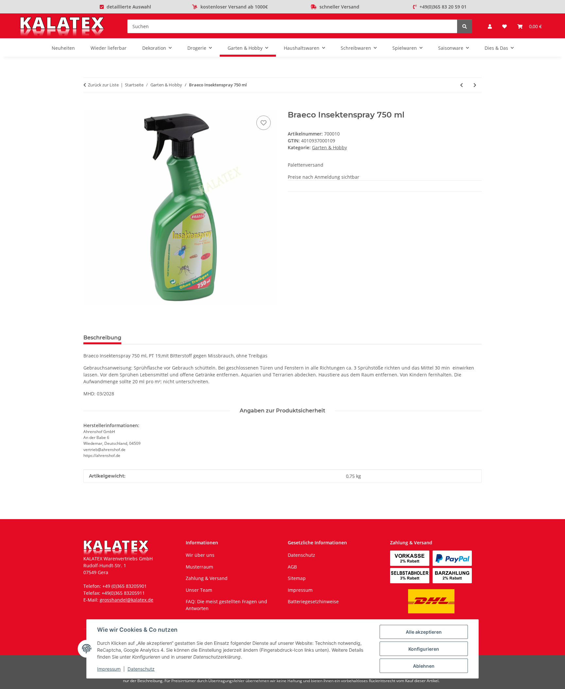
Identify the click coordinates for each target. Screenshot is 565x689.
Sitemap (297, 578)
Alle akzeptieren (424, 632)
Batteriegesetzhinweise (313, 601)
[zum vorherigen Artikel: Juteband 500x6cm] (461, 85)
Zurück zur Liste (103, 85)
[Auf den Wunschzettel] (263, 123)
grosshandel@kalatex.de (126, 600)
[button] (490, 26)
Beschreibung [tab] (102, 338)
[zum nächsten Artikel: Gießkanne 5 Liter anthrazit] (475, 85)
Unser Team (199, 590)
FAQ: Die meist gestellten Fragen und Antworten (226, 604)
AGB (292, 567)
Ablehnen (424, 666)
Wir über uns (200, 555)
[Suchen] (464, 26)
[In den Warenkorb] (88, 106)
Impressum (109, 669)
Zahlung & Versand (207, 578)
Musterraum (199, 567)
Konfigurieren (423, 649)
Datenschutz (141, 669)
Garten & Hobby (329, 147)
